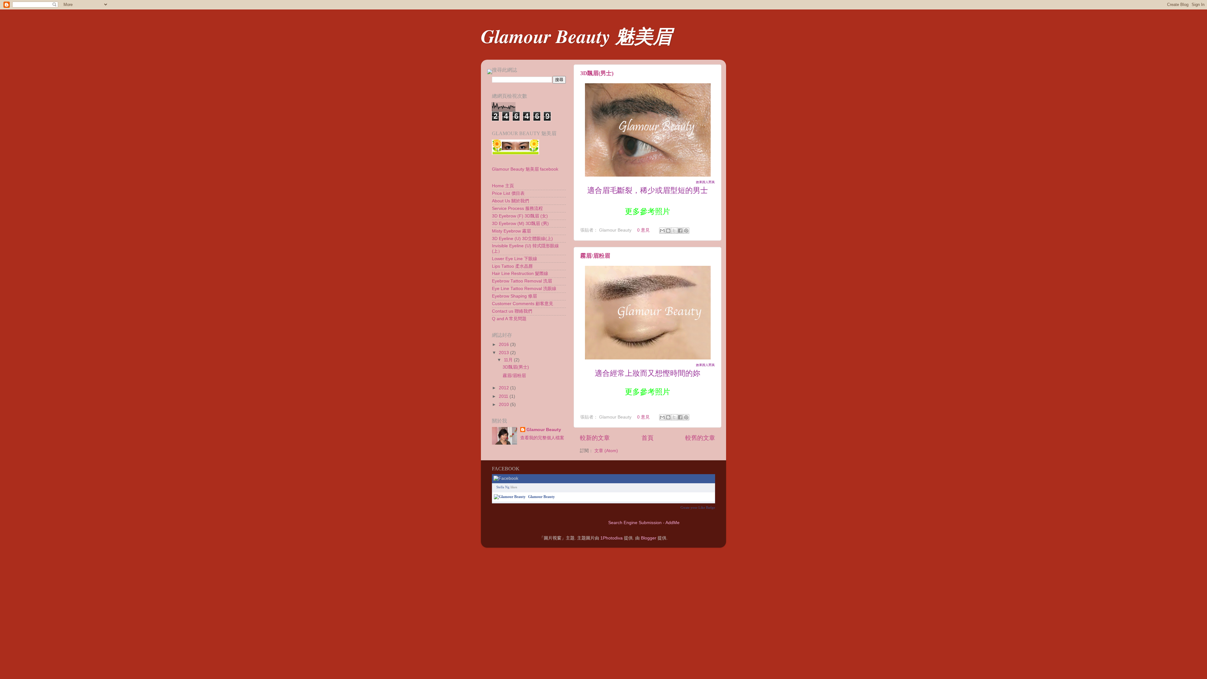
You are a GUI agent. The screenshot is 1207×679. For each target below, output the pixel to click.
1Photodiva (611, 538)
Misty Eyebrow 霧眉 (511, 231)
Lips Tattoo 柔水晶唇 (512, 266)
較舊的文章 (700, 438)
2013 (504, 352)
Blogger (648, 538)
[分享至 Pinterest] (686, 230)
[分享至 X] (674, 230)
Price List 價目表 (508, 193)
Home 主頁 (503, 185)
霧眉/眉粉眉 (595, 256)
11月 (509, 360)
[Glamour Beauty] (510, 497)
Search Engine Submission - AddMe (644, 522)
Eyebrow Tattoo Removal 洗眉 (522, 281)
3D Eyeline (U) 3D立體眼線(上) (522, 238)
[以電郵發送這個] (662, 230)
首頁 (647, 438)
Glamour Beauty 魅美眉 (576, 36)
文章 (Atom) (606, 450)
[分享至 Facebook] (680, 230)
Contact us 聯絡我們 (512, 311)
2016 (504, 344)
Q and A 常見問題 (509, 318)
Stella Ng (503, 487)
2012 (504, 388)
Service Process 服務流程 (517, 208)
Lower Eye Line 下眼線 (514, 258)
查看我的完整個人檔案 (542, 437)
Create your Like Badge (698, 507)
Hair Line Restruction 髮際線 (520, 273)
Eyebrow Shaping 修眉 (514, 296)
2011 (504, 396)
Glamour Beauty (543, 429)
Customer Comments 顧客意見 (522, 303)
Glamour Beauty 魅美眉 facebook (525, 169)
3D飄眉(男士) (597, 73)
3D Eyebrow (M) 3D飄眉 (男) (520, 223)
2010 (504, 404)
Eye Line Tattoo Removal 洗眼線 (524, 288)
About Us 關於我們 (510, 201)
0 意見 (643, 230)
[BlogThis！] (668, 230)
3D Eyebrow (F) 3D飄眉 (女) (520, 216)
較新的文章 (595, 438)
